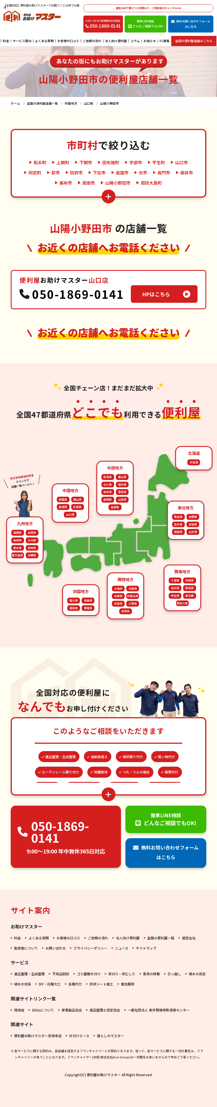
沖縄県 (32, 555)
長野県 (115, 507)
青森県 (178, 517)
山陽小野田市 (118, 183)
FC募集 (165, 40)
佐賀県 (32, 533)
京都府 (133, 589)
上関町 (63, 162)
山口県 (70, 514)
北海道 (194, 462)
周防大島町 (151, 183)
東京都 (189, 596)
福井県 (122, 485)
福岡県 (17, 533)
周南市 (88, 183)
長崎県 (17, 540)
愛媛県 (88, 608)
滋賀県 (125, 611)
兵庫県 (118, 596)
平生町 (158, 162)
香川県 (74, 600)
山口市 (181, 162)
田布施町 (110, 162)
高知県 (74, 608)
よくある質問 (44, 40)
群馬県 (189, 588)
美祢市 (65, 183)
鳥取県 (63, 499)
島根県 (63, 507)
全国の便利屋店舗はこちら (193, 40)
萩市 (55, 172)
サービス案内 (22, 40)
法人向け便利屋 (116, 40)
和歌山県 (132, 596)
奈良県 (118, 604)
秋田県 (193, 517)
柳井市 (186, 172)
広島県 (77, 507)
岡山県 (77, 499)
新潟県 (107, 477)
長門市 (163, 172)
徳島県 (88, 600)
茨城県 (189, 580)
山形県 (193, 532)
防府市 (76, 172)
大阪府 (118, 589)
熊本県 (17, 548)
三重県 (133, 604)
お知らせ (150, 40)
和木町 (40, 162)
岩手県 (178, 524)
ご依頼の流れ (92, 40)
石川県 (107, 485)
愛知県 (122, 492)
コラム (135, 40)
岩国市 (122, 172)
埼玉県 (175, 596)
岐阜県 (107, 492)
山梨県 (122, 499)
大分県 (32, 540)
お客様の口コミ (68, 40)
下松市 (99, 172)
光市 (143, 172)
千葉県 (175, 580)
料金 (6, 40)
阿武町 (35, 172)
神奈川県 (182, 603)
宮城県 (193, 524)
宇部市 (135, 162)
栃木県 (175, 588)
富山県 (122, 477)
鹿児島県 (17, 555)
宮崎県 (32, 548)
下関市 (85, 162)
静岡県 (107, 499)
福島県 (178, 532)
